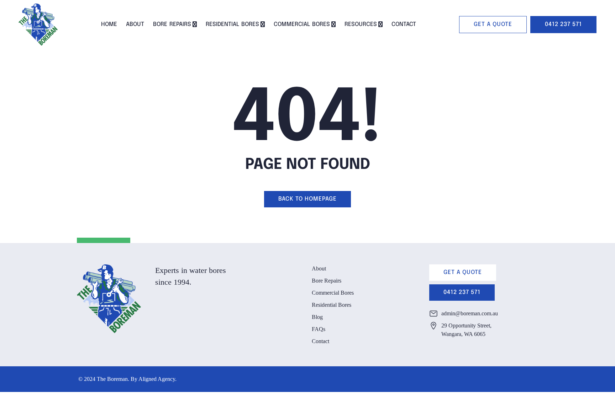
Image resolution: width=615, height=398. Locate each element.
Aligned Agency (156, 379)
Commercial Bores (302, 24)
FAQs (318, 329)
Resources (361, 24)
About (135, 24)
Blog (317, 317)
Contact (403, 24)
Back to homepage (307, 199)
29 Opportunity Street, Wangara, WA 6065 (466, 329)
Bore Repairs (172, 24)
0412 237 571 (563, 24)
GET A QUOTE (493, 24)
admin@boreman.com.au (469, 313)
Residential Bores (232, 24)
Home (109, 24)
